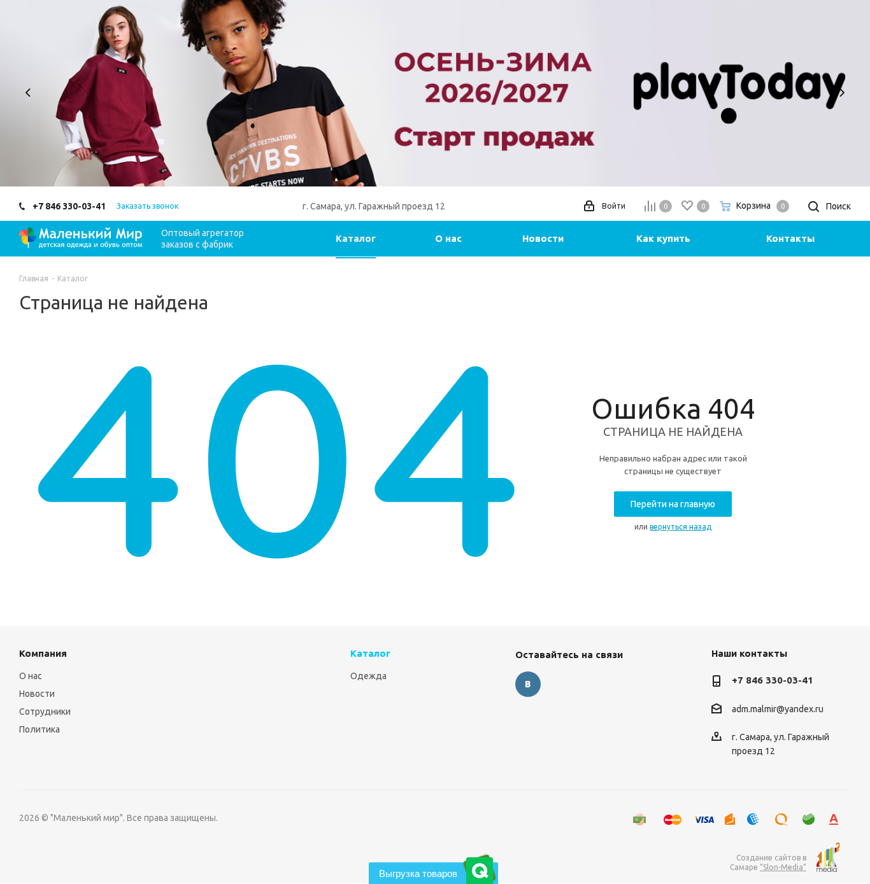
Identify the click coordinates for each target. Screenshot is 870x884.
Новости (37, 694)
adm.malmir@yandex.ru (778, 709)
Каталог (370, 653)
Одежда (368, 676)
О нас (30, 676)
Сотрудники (45, 711)
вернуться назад (680, 527)
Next (841, 92)
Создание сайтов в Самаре (768, 862)
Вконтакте (528, 684)
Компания (43, 653)
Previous (28, 92)
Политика (39, 729)
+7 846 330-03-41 (69, 206)
